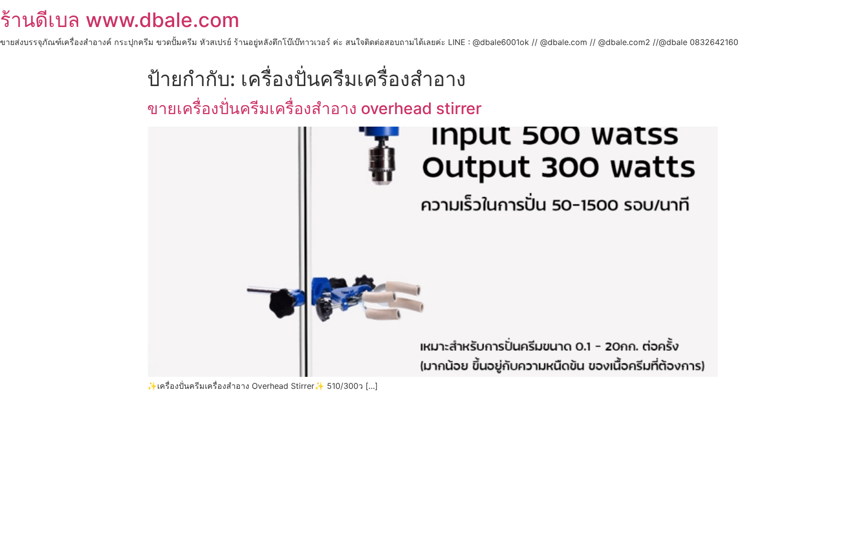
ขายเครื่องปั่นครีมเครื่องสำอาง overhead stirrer (314, 108)
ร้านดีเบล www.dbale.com (119, 20)
